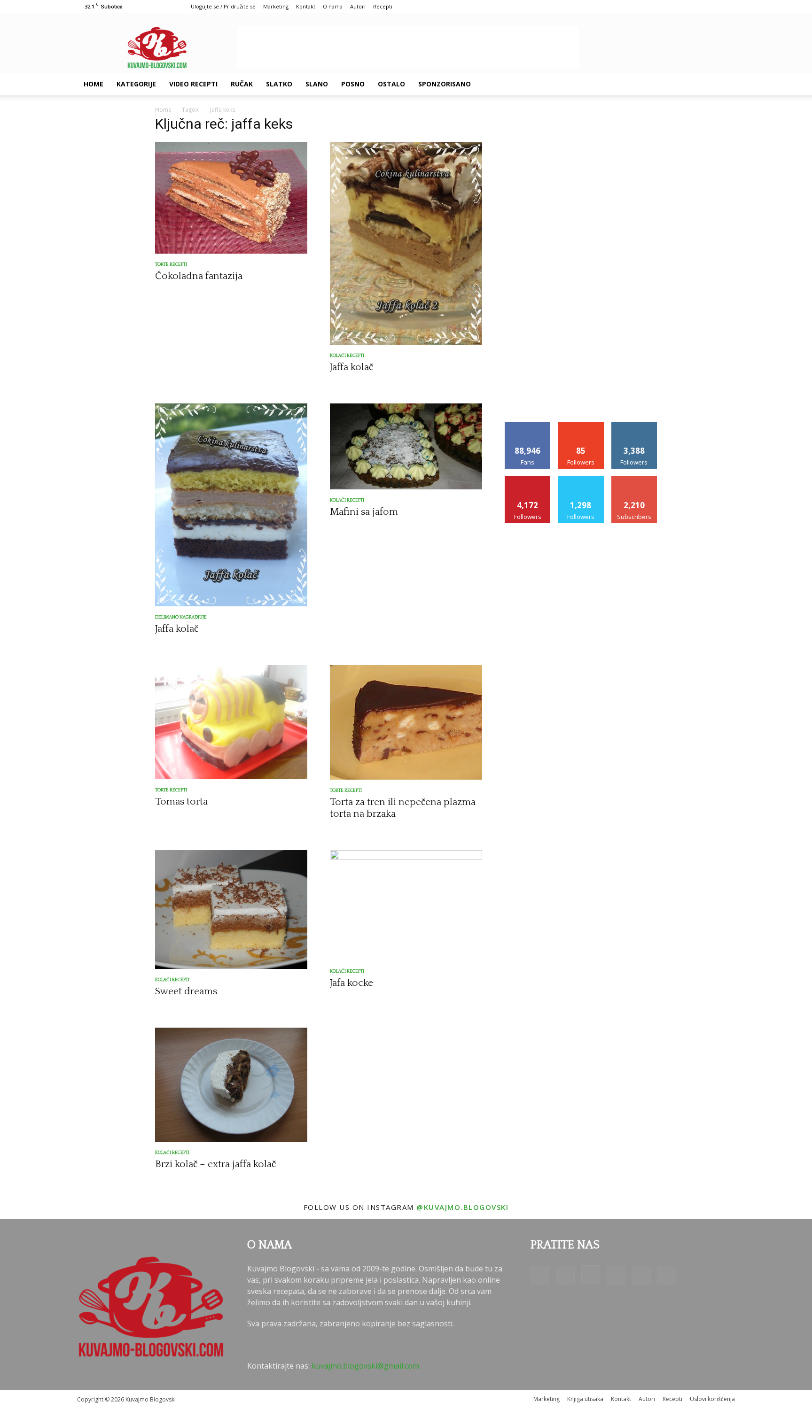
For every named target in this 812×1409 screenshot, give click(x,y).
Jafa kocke (351, 982)
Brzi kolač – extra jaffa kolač (215, 1164)
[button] (723, 84)
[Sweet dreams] (231, 909)
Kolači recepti (347, 355)
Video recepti (193, 83)
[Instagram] (655, 84)
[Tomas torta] (231, 722)
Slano (316, 83)
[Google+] (639, 84)
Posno (353, 83)
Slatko (279, 83)
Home (93, 83)
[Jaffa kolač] (406, 243)
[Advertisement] (408, 47)
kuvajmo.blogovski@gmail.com (365, 1366)
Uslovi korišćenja (712, 1399)
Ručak (242, 83)
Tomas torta (181, 801)
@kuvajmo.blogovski (462, 1207)
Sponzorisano (444, 83)
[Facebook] (623, 84)
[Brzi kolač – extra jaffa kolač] (231, 1085)
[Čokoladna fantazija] (231, 198)
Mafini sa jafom (364, 511)
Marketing (276, 6)
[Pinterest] (671, 84)
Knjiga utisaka (585, 1399)
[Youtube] (703, 84)
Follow (581, 425)
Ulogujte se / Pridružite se (223, 6)
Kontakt (305, 6)
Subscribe (634, 479)
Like (528, 425)
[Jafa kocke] (406, 905)
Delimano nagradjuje (181, 617)
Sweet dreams (186, 991)
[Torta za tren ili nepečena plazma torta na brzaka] (406, 722)
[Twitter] (687, 84)
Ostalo (391, 83)
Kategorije (136, 83)
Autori (358, 6)
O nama (333, 6)
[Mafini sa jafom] (406, 446)
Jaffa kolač (351, 367)
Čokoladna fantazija (198, 276)
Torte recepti (171, 264)
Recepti (382, 6)
